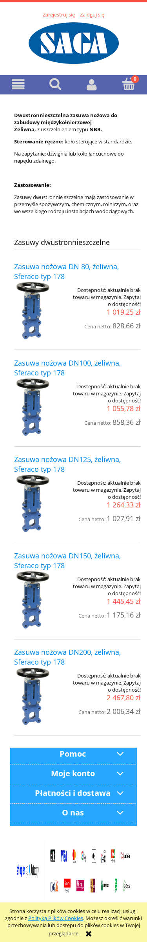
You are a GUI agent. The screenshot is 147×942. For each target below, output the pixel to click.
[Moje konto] (92, 84)
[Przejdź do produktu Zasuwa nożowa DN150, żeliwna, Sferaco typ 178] (39, 600)
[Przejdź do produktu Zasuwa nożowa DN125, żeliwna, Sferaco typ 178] (39, 503)
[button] (18, 84)
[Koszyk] (128, 83)
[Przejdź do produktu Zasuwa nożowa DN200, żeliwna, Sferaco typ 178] (39, 696)
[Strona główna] (74, 42)
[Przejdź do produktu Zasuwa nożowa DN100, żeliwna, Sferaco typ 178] (39, 407)
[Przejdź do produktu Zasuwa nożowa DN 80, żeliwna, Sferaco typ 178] (39, 310)
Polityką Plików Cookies (55, 918)
